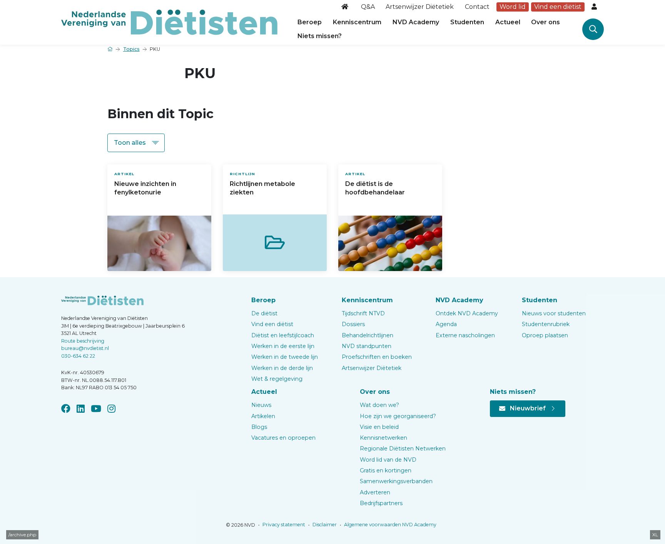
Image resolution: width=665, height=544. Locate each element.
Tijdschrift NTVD (363, 313)
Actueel (507, 22)
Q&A (368, 6)
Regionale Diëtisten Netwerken (403, 448)
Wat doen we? (379, 405)
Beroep (309, 22)
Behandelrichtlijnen (367, 335)
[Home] (345, 7)
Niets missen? (319, 36)
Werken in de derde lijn (282, 368)
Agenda (446, 324)
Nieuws (261, 405)
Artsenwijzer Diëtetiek (420, 6)
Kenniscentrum (357, 22)
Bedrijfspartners (381, 503)
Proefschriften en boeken (377, 356)
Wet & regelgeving (276, 378)
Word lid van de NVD (388, 459)
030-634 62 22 (78, 356)
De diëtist (264, 313)
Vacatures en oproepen (283, 437)
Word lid (513, 6)
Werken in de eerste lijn (282, 346)
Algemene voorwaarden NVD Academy (389, 524)
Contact (477, 6)
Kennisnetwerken (383, 437)
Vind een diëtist (557, 6)
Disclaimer (324, 524)
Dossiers (353, 324)
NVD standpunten (366, 346)
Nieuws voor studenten (554, 313)
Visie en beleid (379, 426)
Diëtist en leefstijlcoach (282, 335)
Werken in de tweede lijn (284, 356)
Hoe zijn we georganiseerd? (398, 416)
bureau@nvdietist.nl (85, 348)
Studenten (467, 22)
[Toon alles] (136, 143)
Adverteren (375, 492)
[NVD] (169, 21)
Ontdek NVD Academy (467, 313)
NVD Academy (416, 22)
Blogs (259, 426)
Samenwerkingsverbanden (396, 481)
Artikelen (263, 416)
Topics (131, 49)
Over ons (545, 22)
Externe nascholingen (465, 335)
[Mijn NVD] (595, 7)
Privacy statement (283, 524)
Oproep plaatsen (545, 335)
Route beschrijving (82, 341)
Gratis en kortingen (385, 470)
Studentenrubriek (546, 324)
